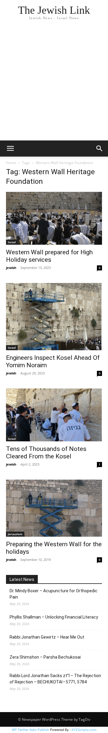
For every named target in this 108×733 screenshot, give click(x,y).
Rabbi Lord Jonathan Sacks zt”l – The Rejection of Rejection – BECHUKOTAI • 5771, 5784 (55, 678)
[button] (10, 148)
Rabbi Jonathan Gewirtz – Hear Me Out (47, 637)
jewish (11, 267)
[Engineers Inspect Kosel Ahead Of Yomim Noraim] (54, 316)
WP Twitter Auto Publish (30, 730)
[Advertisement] (54, 83)
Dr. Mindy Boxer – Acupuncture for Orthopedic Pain (54, 593)
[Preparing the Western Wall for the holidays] (54, 508)
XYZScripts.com (84, 730)
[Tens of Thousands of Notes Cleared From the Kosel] (54, 415)
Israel (12, 242)
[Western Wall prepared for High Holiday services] (54, 218)
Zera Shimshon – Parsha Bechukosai (45, 657)
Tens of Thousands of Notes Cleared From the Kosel (46, 452)
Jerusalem (15, 534)
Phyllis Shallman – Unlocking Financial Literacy (54, 617)
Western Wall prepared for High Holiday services (49, 256)
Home (11, 162)
